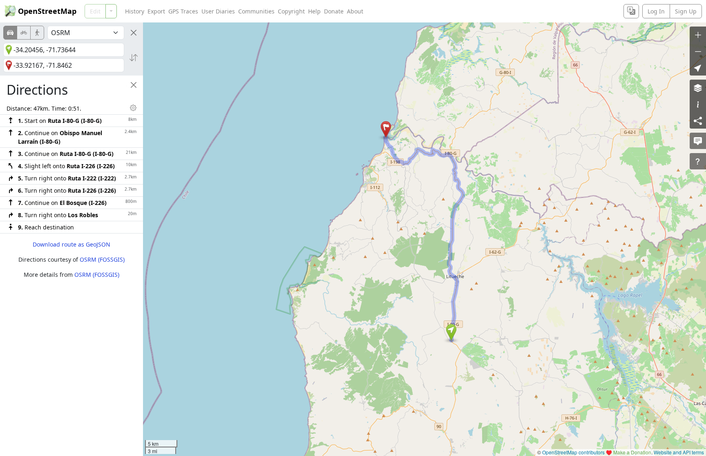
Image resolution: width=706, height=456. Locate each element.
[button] (451, 332)
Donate (334, 11)
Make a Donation (632, 452)
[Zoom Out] (698, 51)
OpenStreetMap (47, 11)
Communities (256, 11)
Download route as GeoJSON (71, 244)
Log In (656, 11)
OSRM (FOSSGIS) (102, 259)
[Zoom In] (698, 35)
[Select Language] (631, 11)
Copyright (291, 11)
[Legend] (698, 104)
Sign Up (686, 11)
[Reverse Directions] (133, 57)
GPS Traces (183, 11)
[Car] (10, 33)
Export (156, 11)
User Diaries (218, 11)
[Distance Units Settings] (133, 108)
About (355, 11)
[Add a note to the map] (698, 141)
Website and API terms (679, 452)
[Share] (698, 120)
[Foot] (37, 33)
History (134, 11)
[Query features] (698, 161)
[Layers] (698, 88)
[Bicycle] (24, 33)
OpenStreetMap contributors (573, 452)
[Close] (133, 33)
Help (314, 11)
